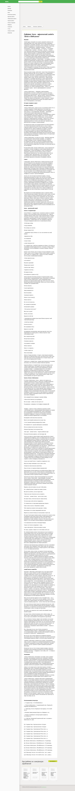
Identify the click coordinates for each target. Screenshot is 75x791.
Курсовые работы (11, 16)
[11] (49, 512)
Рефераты (10, 24)
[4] (34, 297)
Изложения (10, 10)
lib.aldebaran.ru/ (33, 706)
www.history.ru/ (27, 716)
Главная (24, 26)
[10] (46, 468)
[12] (48, 529)
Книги (9, 12)
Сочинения (10, 26)
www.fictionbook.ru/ (38, 702)
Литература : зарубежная (37, 26)
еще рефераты (53, 761)
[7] (31, 352)
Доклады (9, 8)
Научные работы (11, 20)
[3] (37, 274)
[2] (33, 243)
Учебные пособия (11, 30)
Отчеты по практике (11, 22)
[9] (45, 434)
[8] (48, 404)
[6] (32, 329)
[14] (50, 616)
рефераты (29, 26)
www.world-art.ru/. (40, 752)
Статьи (9, 28)
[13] (54, 601)
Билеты (9, 6)
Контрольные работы (12, 14)
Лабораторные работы (12, 18)
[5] (32, 316)
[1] (32, 230)
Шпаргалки (10, 32)
